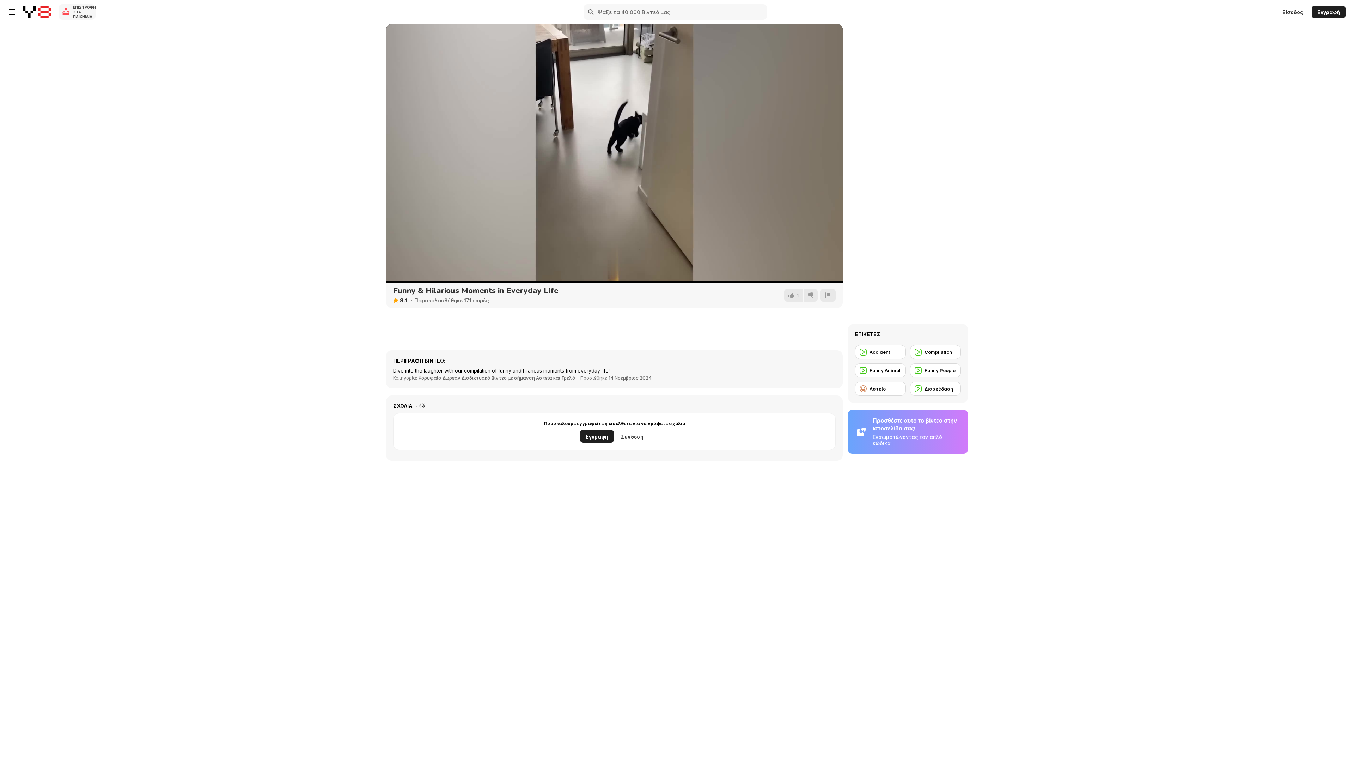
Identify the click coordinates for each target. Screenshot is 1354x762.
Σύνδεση (632, 437)
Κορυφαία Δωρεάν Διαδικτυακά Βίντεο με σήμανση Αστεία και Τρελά (497, 378)
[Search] (591, 12)
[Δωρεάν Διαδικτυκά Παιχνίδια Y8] (37, 12)
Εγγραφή (1328, 12)
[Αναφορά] (828, 295)
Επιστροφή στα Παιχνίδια (84, 12)
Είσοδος (1292, 12)
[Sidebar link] (12, 12)
